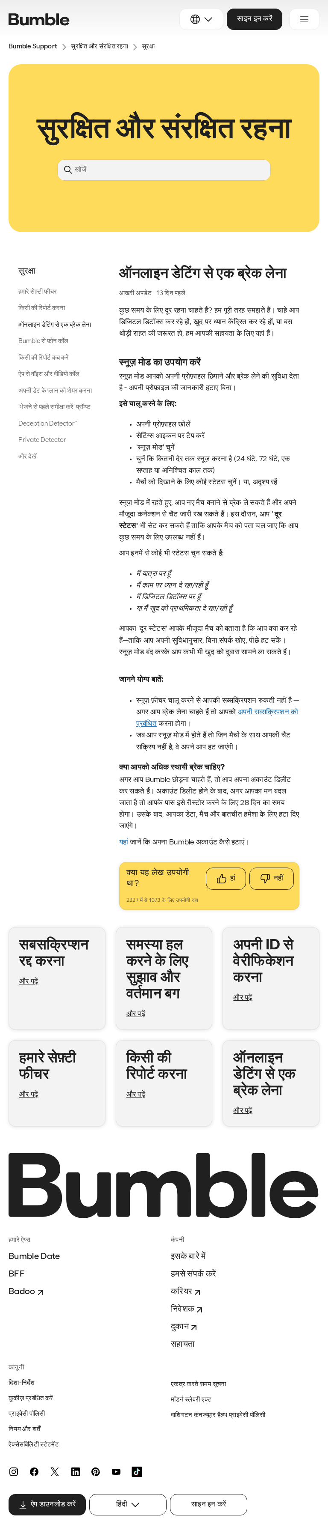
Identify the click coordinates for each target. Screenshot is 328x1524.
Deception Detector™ (47, 424)
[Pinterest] (96, 1472)
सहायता (183, 1344)
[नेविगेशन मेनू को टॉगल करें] (304, 19)
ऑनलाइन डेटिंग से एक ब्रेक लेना (54, 325)
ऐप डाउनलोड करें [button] (53, 1504)
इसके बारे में (188, 1257)
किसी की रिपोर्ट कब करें (43, 358)
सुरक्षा (148, 47)
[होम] (39, 19)
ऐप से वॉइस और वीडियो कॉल (48, 374)
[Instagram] (14, 1472)
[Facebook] (34, 1472)
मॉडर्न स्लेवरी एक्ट (191, 1400)
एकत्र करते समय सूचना (198, 1384)
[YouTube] (116, 1472)
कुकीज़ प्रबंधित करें (31, 1399)
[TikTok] (137, 1472)
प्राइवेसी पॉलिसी (27, 1414)
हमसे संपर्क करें (193, 1274)
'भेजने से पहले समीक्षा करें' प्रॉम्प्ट (54, 407)
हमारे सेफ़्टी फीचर (37, 292)
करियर (181, 1292)
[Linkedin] (75, 1472)
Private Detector (42, 440)
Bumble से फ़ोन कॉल (43, 341)
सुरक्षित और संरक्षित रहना (99, 47)
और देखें (27, 457)
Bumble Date (34, 1257)
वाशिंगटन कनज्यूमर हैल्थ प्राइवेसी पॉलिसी (218, 1415)
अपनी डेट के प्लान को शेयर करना (55, 391)
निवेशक (182, 1309)
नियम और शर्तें (25, 1429)
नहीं (278, 878)
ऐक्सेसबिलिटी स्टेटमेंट (34, 1445)
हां (232, 878)
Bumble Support (33, 47)
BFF (17, 1274)
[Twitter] (55, 1472)
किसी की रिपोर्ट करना (41, 308)
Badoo (22, 1292)
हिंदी (121, 1504)
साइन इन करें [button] (254, 19)
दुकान (180, 1327)
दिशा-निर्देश (22, 1383)
